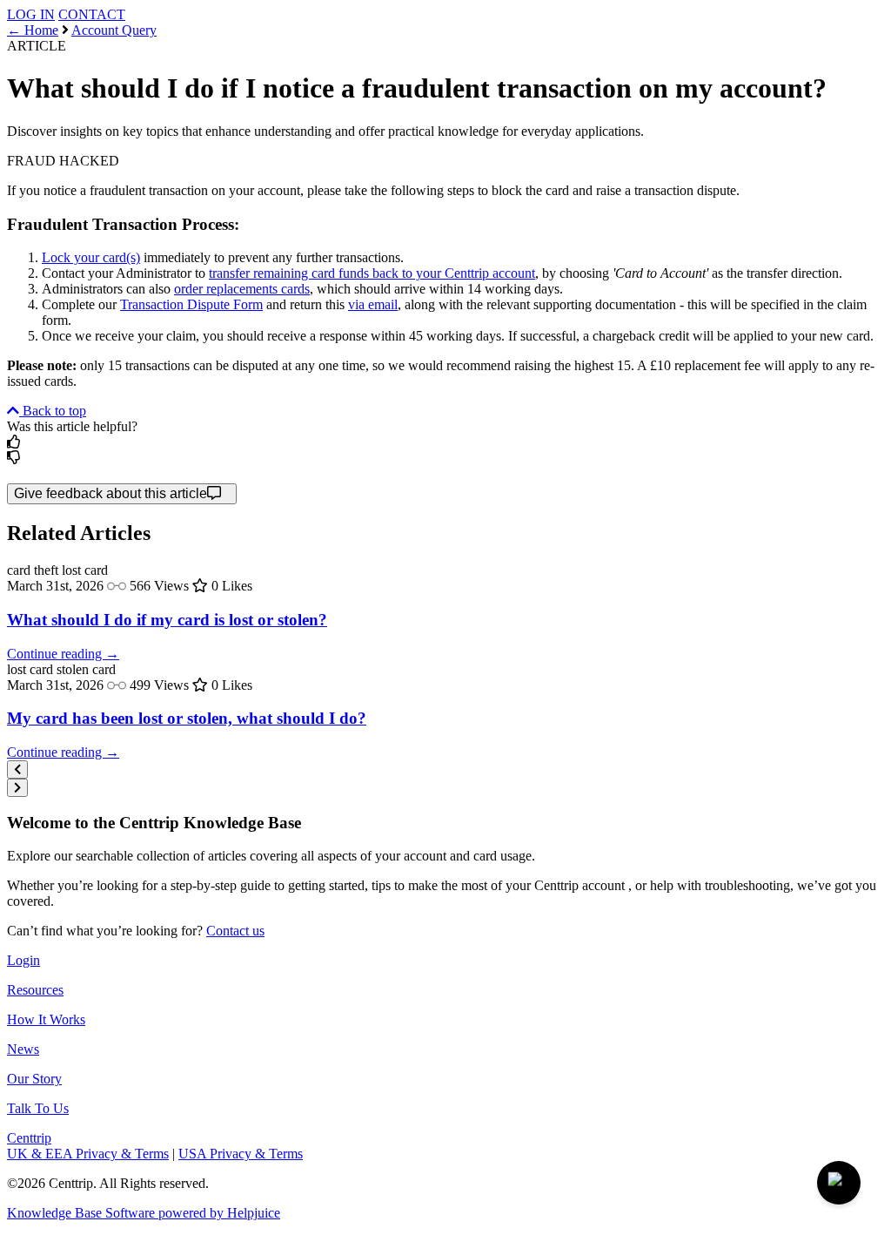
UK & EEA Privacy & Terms (88, 1153)
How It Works (46, 1019)
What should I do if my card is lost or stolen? (167, 620)
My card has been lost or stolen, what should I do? (186, 718)
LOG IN (31, 14)
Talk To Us (38, 1108)
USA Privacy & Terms (240, 1153)
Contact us (235, 930)
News (23, 1049)
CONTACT (91, 14)
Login (23, 960)
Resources (35, 989)
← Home (32, 30)
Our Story (34, 1078)
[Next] (17, 788)
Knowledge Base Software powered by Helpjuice (143, 1212)
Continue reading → (63, 653)
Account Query (114, 30)
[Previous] (17, 769)
